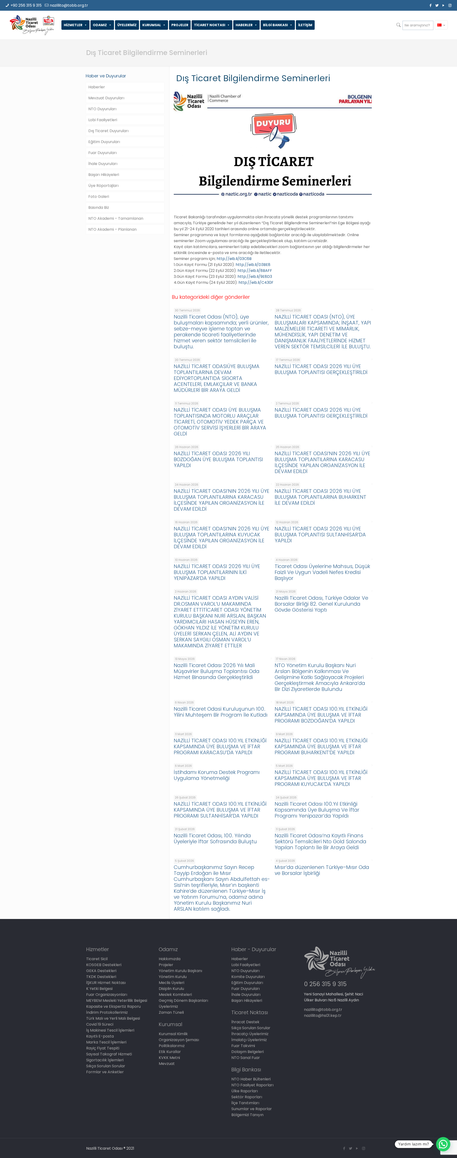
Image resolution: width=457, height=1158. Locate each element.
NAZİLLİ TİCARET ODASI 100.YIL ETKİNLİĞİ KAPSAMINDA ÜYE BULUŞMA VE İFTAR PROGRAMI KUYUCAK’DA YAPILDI (321, 778)
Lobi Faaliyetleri (102, 120)
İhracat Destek (245, 1022)
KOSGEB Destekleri (103, 965)
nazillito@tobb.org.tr (69, 5)
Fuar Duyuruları (102, 152)
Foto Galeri (98, 196)
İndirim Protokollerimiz (107, 1012)
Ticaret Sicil (97, 959)
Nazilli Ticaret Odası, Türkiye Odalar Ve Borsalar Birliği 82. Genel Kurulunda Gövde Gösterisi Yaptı (321, 603)
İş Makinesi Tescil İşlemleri (110, 1030)
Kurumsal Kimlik (173, 1034)
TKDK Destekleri (101, 976)
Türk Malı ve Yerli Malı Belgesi (113, 1018)
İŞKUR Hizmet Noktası (106, 982)
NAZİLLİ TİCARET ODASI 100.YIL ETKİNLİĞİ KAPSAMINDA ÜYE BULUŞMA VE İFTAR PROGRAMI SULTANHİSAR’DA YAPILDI (220, 809)
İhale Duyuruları (102, 163)
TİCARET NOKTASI (209, 25)
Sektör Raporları (246, 1097)
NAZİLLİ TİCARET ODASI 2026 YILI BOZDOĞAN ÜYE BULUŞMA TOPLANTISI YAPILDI (218, 459)
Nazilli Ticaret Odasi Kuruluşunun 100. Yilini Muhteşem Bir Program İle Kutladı (221, 711)
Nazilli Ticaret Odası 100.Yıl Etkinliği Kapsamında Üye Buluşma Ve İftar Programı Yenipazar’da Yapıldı (317, 809)
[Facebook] (430, 5)
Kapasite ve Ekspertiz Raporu (113, 1006)
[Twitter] (437, 5)
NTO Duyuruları (102, 109)
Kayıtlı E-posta (100, 1036)
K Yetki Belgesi (99, 988)
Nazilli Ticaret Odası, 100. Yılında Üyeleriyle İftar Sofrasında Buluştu (215, 838)
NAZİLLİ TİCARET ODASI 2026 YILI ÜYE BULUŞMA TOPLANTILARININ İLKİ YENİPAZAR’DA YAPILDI (217, 572)
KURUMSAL (151, 25)
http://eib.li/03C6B (234, 258)
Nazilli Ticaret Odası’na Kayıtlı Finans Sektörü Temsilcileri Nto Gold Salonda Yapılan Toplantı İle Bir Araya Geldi (320, 841)
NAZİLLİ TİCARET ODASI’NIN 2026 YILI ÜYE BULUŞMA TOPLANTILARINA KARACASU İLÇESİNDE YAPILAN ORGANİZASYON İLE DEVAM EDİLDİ (322, 462)
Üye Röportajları (103, 185)
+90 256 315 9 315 (26, 5)
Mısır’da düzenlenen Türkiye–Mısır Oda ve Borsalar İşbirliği (322, 870)
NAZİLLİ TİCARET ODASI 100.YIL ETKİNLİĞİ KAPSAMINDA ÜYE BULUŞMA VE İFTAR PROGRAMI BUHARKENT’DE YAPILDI (321, 746)
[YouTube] (443, 5)
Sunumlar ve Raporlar (251, 1109)
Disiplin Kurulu (171, 988)
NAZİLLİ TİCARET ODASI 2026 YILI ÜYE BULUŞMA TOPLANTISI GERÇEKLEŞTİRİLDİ (321, 369)
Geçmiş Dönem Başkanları (183, 1000)
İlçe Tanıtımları (245, 1103)
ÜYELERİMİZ (127, 25)
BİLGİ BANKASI (275, 25)
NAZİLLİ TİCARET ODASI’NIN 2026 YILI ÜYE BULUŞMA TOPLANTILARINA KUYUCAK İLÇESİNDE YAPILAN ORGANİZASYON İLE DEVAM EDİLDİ (221, 537)
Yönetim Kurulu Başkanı (180, 970)
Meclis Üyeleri (171, 982)
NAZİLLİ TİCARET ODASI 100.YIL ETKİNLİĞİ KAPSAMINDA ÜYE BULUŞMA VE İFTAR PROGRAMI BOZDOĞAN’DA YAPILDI (321, 714)
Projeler (166, 965)
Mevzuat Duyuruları (106, 98)
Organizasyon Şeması (179, 1040)
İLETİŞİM (305, 25)
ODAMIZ (100, 25)
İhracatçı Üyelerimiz (249, 1034)
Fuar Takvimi (243, 1045)
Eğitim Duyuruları (104, 142)
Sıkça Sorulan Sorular (105, 1066)
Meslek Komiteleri (175, 994)
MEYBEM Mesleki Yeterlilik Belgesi (116, 1000)
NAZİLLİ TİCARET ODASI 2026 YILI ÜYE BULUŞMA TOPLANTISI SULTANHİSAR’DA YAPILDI (320, 534)
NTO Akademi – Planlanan (112, 229)
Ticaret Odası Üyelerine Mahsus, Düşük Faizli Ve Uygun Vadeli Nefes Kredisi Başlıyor (322, 572)
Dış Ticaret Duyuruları (108, 131)
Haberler (96, 87)
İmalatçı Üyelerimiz (249, 1040)
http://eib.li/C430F (255, 282)
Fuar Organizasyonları (106, 994)
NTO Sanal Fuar (245, 1057)
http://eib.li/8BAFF (255, 270)
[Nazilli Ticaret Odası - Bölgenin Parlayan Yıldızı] (31, 25)
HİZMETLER (73, 25)
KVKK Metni (169, 1057)
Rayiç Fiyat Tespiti (102, 1048)
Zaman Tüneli (171, 1012)
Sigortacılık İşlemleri (105, 1060)
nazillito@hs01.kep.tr (323, 1015)
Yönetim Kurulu (173, 976)
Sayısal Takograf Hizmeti (109, 1054)
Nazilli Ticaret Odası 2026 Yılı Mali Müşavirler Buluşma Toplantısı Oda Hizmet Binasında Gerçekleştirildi (216, 671)
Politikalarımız (172, 1045)
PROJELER (179, 25)
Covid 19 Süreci (99, 1024)
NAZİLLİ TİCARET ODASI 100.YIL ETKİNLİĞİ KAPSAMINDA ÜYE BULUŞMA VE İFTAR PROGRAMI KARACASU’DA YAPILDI (220, 746)
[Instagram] (449, 5)
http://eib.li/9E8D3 (255, 276)
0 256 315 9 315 (325, 984)
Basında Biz (98, 207)
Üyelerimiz (168, 1006)
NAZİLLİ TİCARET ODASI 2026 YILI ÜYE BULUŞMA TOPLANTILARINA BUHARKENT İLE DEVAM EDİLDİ (320, 497)
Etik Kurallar (170, 1051)
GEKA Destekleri (101, 970)
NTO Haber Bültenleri (251, 1079)
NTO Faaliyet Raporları (252, 1085)
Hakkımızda (169, 959)
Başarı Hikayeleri (103, 174)
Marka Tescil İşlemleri (106, 1042)
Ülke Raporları (244, 1091)
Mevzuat (167, 1063)
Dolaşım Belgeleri (247, 1051)
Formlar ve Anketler (105, 1072)
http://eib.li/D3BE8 (253, 264)
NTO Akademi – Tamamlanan (115, 218)
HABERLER (244, 25)
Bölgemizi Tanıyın (247, 1115)
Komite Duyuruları (248, 976)
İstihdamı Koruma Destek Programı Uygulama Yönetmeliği (217, 775)
